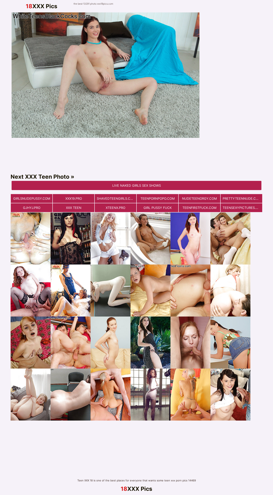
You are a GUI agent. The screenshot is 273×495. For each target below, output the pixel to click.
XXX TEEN (73, 208)
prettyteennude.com (242, 198)
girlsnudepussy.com (31, 198)
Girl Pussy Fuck (157, 208)
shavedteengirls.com (116, 198)
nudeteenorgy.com (199, 198)
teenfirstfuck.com (199, 208)
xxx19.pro (73, 198)
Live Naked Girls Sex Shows (136, 185)
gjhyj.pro (31, 208)
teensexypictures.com (242, 208)
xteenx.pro (115, 208)
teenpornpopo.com (157, 198)
